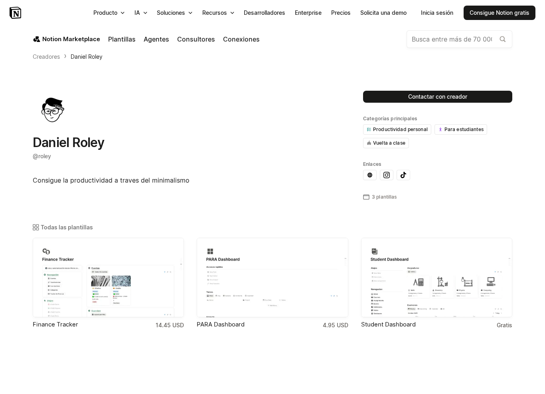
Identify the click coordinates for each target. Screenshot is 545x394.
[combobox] (459, 39)
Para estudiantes (464, 129)
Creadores (46, 56)
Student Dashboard (388, 324)
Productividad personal (400, 129)
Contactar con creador (437, 96)
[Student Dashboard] (436, 277)
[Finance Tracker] (108, 277)
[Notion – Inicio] (16, 13)
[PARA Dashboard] (272, 277)
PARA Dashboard (221, 324)
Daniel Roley (87, 56)
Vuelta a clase (389, 143)
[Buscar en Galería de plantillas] (502, 39)
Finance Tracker (55, 324)
